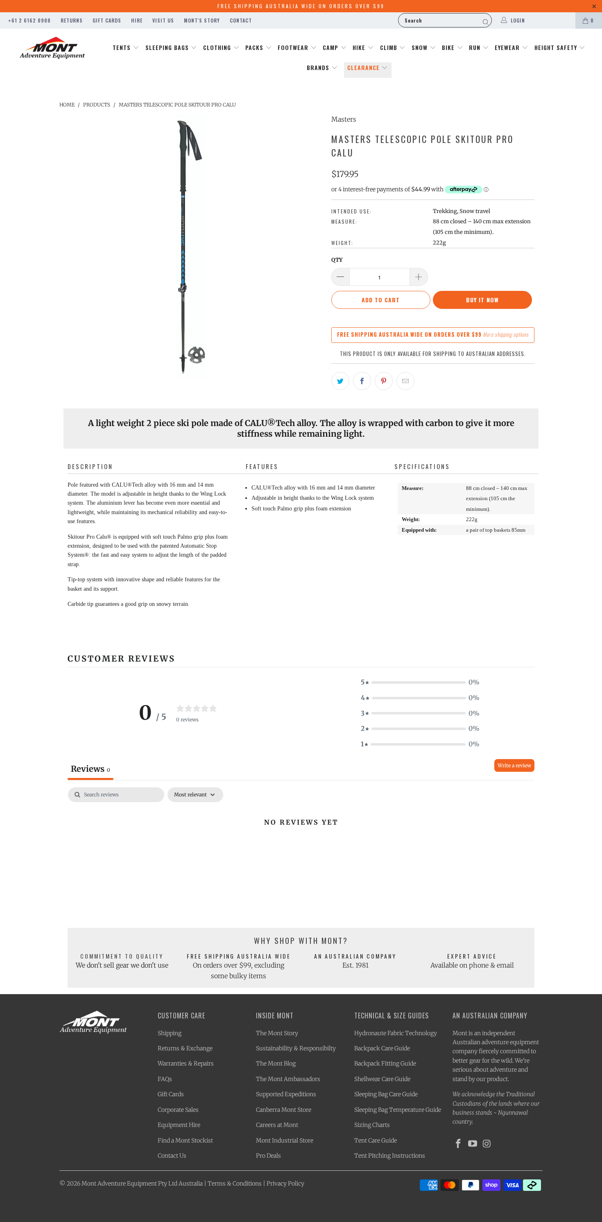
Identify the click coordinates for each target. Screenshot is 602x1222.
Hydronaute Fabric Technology (395, 1033)
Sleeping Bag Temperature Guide (397, 1109)
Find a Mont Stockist (185, 1140)
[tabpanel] (301, 849)
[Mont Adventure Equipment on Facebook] (459, 1144)
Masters (343, 119)
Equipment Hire (179, 1125)
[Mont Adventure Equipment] (52, 49)
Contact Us (172, 1155)
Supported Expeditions (286, 1094)
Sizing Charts (372, 1125)
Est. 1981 (355, 965)
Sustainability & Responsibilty (296, 1048)
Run (475, 47)
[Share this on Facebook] (362, 381)
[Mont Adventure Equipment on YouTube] (473, 1144)
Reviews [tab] (90, 769)
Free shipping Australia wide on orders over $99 (301, 5)
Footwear (294, 47)
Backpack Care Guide (382, 1048)
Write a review (514, 765)
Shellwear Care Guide (382, 1079)
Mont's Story (202, 20)
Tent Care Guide (375, 1140)
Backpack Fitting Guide (385, 1063)
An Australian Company (355, 956)
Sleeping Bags (168, 47)
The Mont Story (277, 1033)
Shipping (169, 1033)
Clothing (218, 47)
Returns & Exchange (185, 1048)
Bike (449, 47)
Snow (421, 47)
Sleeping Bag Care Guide (386, 1094)
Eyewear (508, 47)
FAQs (165, 1079)
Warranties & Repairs (186, 1063)
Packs (255, 47)
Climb (389, 47)
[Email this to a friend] (405, 381)
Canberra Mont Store (283, 1109)
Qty (336, 259)
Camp (331, 47)
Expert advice (472, 956)
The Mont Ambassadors (288, 1079)
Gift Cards (107, 20)
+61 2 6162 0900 (29, 20)
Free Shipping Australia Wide (239, 956)
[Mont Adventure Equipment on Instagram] (487, 1144)
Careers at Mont (277, 1125)
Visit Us (163, 20)
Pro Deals (268, 1155)
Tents (123, 47)
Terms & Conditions (235, 1183)
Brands (319, 67)
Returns (72, 20)
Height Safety (556, 47)
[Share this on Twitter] (340, 381)
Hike (360, 47)
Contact (241, 20)
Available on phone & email (472, 965)
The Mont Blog (276, 1063)
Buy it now (482, 299)
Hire (137, 20)
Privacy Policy (285, 1183)
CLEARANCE (364, 67)
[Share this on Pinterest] (384, 381)
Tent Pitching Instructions (389, 1155)
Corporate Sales (178, 1109)
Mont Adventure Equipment (119, 1183)
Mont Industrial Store (284, 1140)
